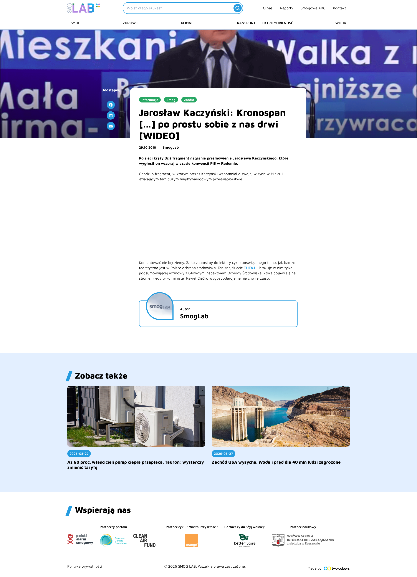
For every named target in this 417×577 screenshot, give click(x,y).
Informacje (150, 100)
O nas (268, 8)
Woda (340, 23)
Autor (185, 309)
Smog (76, 23)
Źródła (189, 100)
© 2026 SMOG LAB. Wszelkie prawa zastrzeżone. (205, 566)
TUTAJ (249, 268)
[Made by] (337, 568)
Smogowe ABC (313, 8)
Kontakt (339, 8)
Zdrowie (131, 23)
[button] (111, 105)
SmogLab (170, 147)
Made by (314, 568)
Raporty (286, 8)
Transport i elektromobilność (264, 23)
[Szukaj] (238, 8)
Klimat (187, 23)
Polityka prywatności (84, 566)
